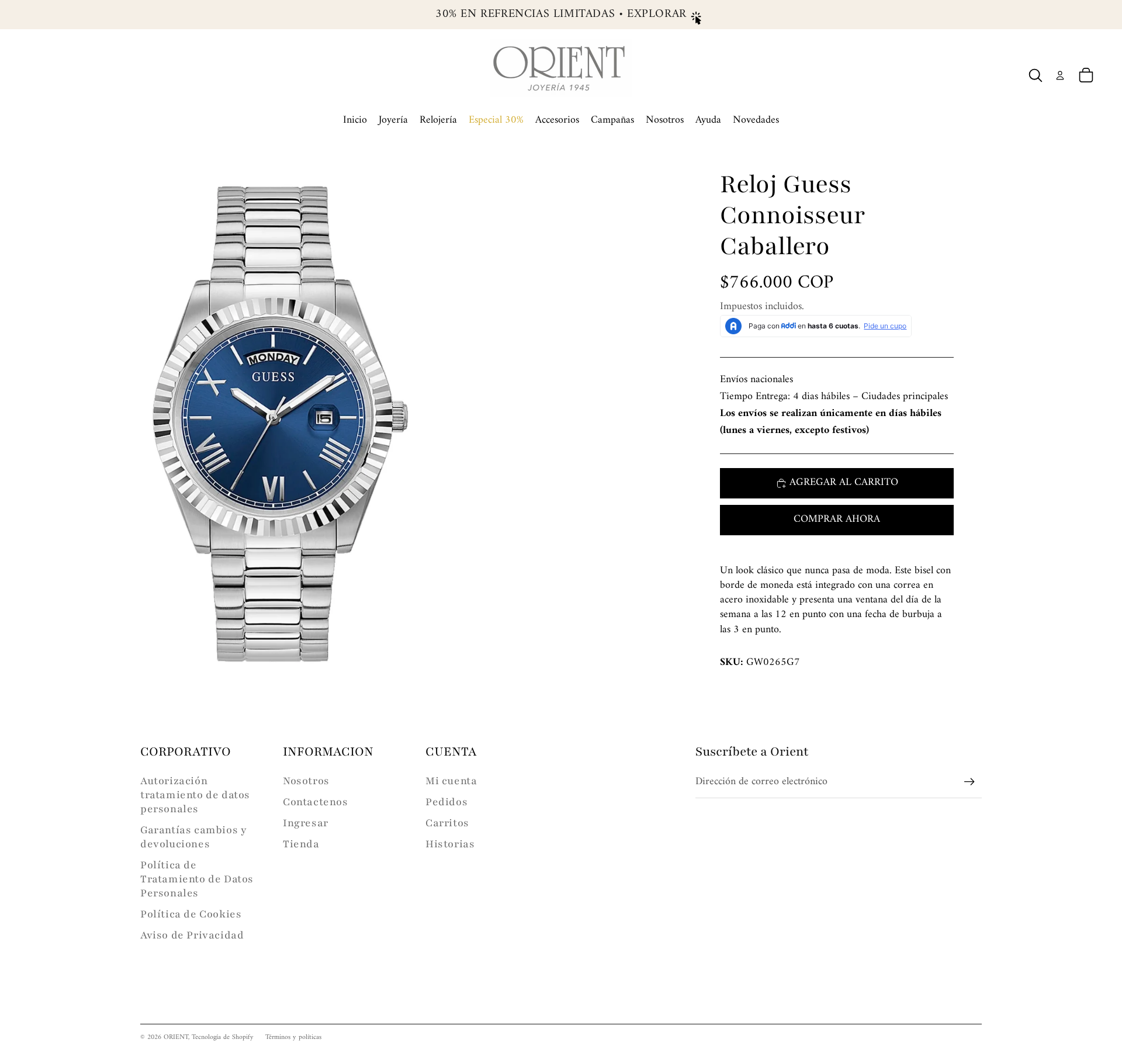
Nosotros (306, 781)
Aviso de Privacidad (192, 935)
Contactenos (315, 802)
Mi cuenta (451, 781)
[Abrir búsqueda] (1035, 75)
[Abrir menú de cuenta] (1060, 75)
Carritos (447, 823)
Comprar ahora (837, 519)
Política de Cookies (190, 914)
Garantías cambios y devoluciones (193, 837)
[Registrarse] (969, 782)
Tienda (301, 844)
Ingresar (305, 823)
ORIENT (176, 1037)
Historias (450, 844)
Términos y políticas (293, 1037)
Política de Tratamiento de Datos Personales (197, 879)
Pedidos (446, 802)
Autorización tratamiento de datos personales (195, 795)
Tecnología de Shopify (223, 1037)
